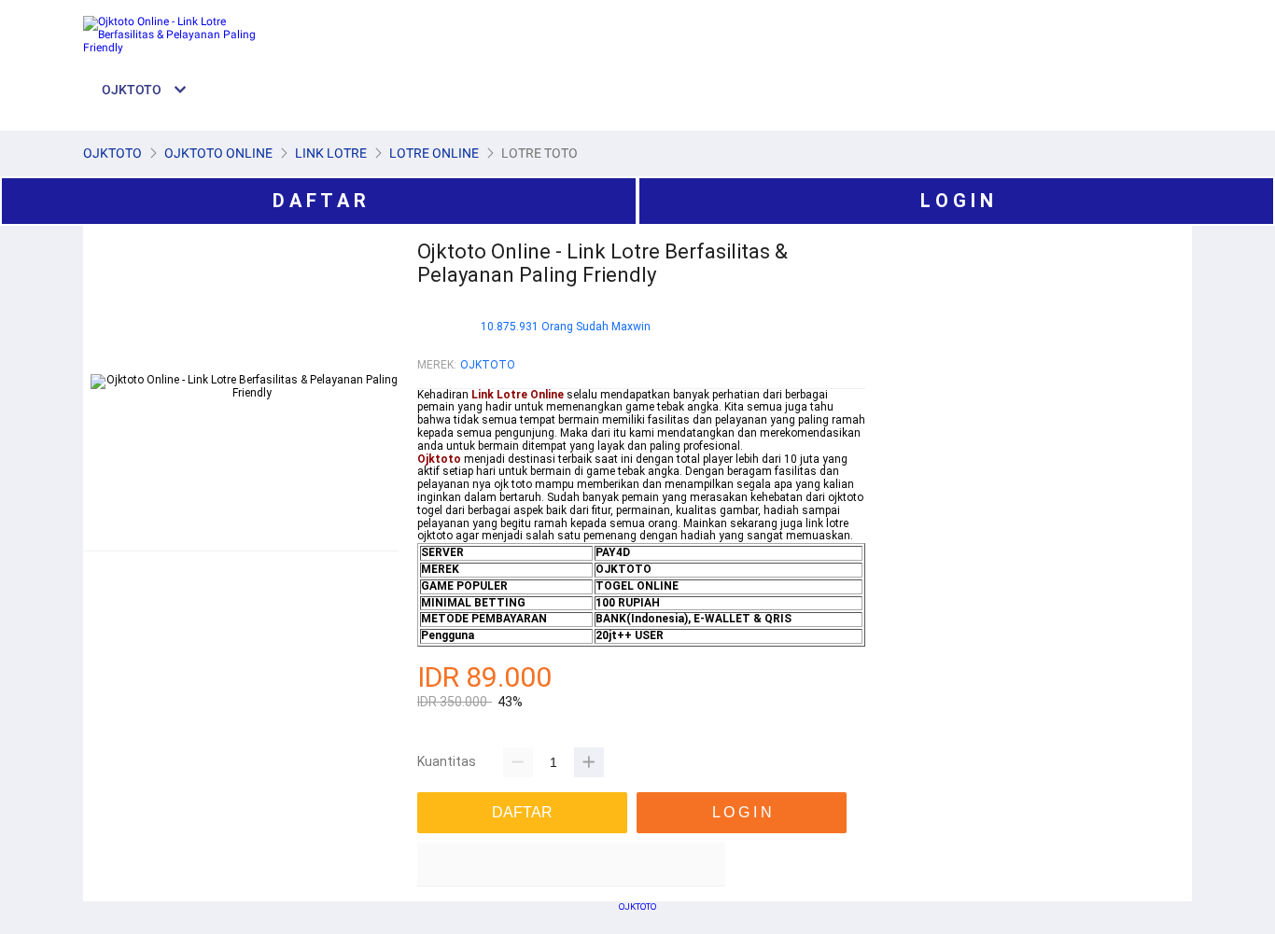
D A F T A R (319, 200)
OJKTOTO (487, 364)
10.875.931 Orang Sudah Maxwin (566, 327)
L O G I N (956, 200)
